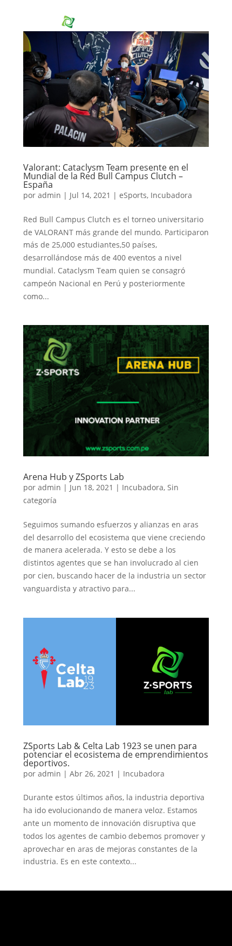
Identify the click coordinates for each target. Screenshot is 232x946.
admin (49, 195)
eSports (133, 195)
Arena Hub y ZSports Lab (73, 477)
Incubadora (171, 195)
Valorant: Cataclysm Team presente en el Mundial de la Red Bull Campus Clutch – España (105, 175)
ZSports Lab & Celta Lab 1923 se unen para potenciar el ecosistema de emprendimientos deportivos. (115, 754)
